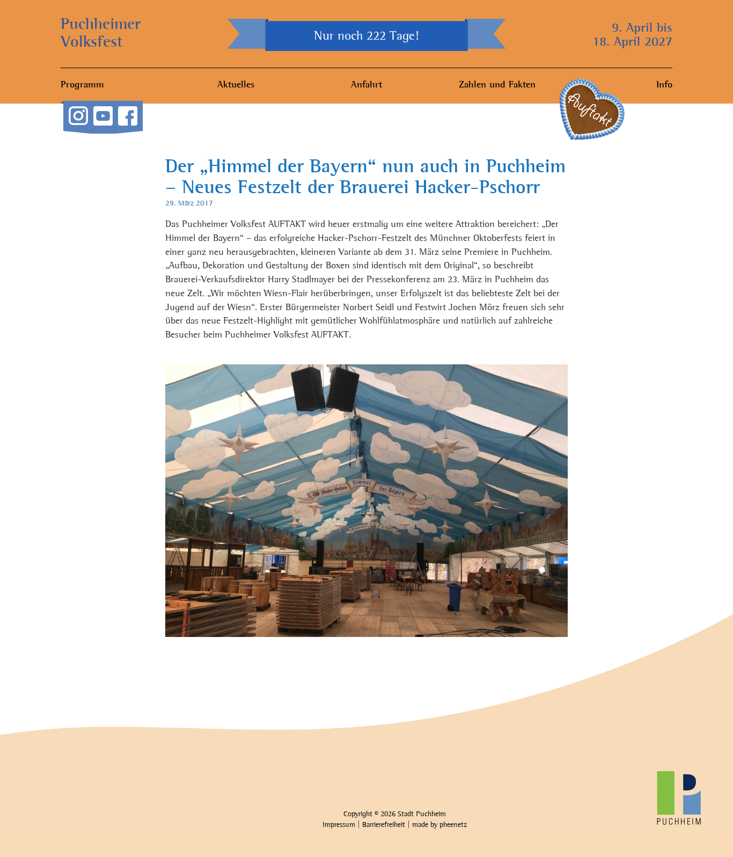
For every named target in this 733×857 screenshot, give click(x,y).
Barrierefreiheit (383, 825)
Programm (82, 85)
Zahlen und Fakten (497, 85)
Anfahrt (366, 85)
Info (664, 85)
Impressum (338, 825)
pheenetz (453, 825)
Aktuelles (235, 85)
